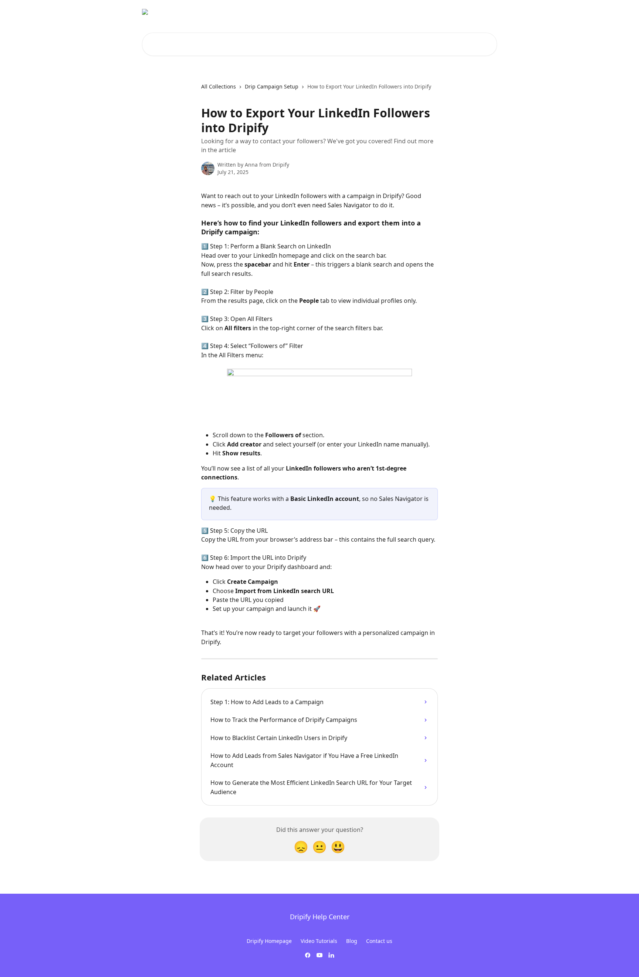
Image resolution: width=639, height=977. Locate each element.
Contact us (379, 940)
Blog (351, 940)
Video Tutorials (319, 940)
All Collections (218, 86)
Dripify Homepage (269, 940)
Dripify (484, 11)
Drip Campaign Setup (271, 86)
